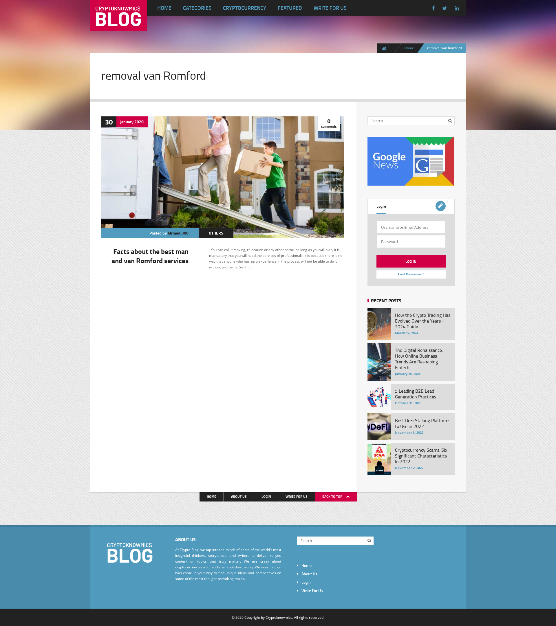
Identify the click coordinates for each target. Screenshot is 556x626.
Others (216, 233)
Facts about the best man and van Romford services (150, 256)
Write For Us (330, 8)
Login (381, 206)
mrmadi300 (178, 233)
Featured (290, 8)
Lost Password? (411, 274)
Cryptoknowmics (279, 617)
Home (164, 8)
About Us (239, 496)
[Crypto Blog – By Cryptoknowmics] (118, 26)
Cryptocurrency (244, 8)
